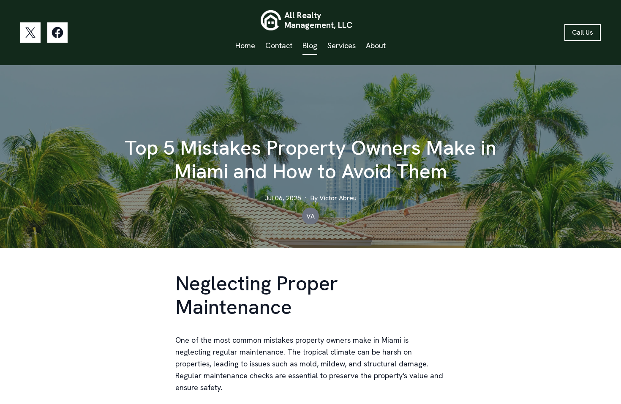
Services (341, 45)
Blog (309, 45)
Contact (278, 45)
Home (245, 45)
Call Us (582, 32)
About (376, 45)
